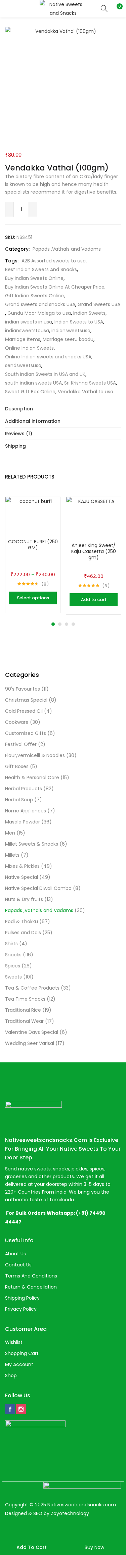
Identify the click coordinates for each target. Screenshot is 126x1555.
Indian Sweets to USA (78, 321)
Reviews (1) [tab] (18, 433)
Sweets (13, 976)
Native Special (21, 877)
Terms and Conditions (31, 1275)
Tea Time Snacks (25, 999)
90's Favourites (22, 689)
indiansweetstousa (27, 330)
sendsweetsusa (23, 365)
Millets (12, 855)
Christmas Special (26, 700)
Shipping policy (22, 1298)
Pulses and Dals (23, 932)
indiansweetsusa (70, 330)
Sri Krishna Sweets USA (90, 383)
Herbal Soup (19, 799)
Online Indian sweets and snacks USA (48, 356)
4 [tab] (73, 624)
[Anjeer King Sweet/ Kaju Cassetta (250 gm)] (93, 523)
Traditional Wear (24, 1021)
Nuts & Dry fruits (24, 899)
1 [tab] (53, 624)
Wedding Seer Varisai (29, 1043)
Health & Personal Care (32, 777)
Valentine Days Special (31, 1032)
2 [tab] (59, 624)
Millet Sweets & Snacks (31, 844)
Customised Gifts (25, 733)
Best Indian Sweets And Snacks (41, 269)
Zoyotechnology (70, 1513)
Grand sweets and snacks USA (40, 304)
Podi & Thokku (21, 921)
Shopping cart (22, 1353)
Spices (12, 965)
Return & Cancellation (31, 1287)
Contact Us (18, 1264)
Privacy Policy (21, 1309)
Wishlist (14, 1342)
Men (10, 833)
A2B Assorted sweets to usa (54, 260)
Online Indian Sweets (29, 348)
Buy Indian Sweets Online (34, 278)
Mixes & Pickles (22, 866)
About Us (15, 1253)
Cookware (17, 722)
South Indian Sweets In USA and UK (45, 374)
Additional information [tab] (32, 421)
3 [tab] (66, 624)
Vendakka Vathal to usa (85, 391)
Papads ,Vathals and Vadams (67, 249)
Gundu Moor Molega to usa (39, 313)
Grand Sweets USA (99, 304)
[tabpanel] (32, 555)
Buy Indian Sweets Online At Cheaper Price (54, 287)
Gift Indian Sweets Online (34, 295)
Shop (11, 1375)
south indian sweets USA (33, 383)
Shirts (11, 943)
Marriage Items (22, 339)
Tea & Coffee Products (32, 988)
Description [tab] (19, 408)
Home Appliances (25, 810)
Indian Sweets (89, 313)
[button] (116, 8)
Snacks (13, 954)
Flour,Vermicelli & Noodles (35, 755)
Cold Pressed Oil (24, 711)
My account (19, 1364)
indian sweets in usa (28, 321)
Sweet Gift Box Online (30, 391)
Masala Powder (22, 821)
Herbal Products (23, 788)
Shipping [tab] (15, 446)
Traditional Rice (23, 1010)
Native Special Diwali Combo (38, 888)
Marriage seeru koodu (68, 339)
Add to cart (31, 1547)
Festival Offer (21, 744)
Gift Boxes (17, 766)
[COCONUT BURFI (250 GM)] (32, 523)
